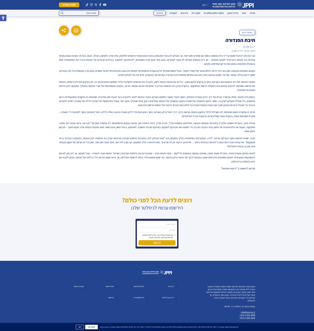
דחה (79, 327)
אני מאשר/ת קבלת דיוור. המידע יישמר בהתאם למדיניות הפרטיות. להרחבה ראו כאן (158, 236)
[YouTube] (105, 4)
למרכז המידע (69, 4)
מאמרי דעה (247, 32)
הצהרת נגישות (79, 286)
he (203, 4)
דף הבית (171, 286)
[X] (96, 4)
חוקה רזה (196, 13)
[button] (3, 18)
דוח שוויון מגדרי (138, 297)
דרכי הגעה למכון (168, 297)
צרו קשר (111, 297)
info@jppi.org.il (248, 312)
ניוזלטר (159, 13)
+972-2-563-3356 (247, 317)
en (207, 4)
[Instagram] (91, 4)
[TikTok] (87, 4)
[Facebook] (100, 4)
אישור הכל (91, 327)
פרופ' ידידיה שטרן (240, 51)
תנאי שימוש (110, 286)
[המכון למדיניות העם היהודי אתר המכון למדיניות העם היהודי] (233, 5)
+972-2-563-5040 (247, 315)
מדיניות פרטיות (139, 286)
